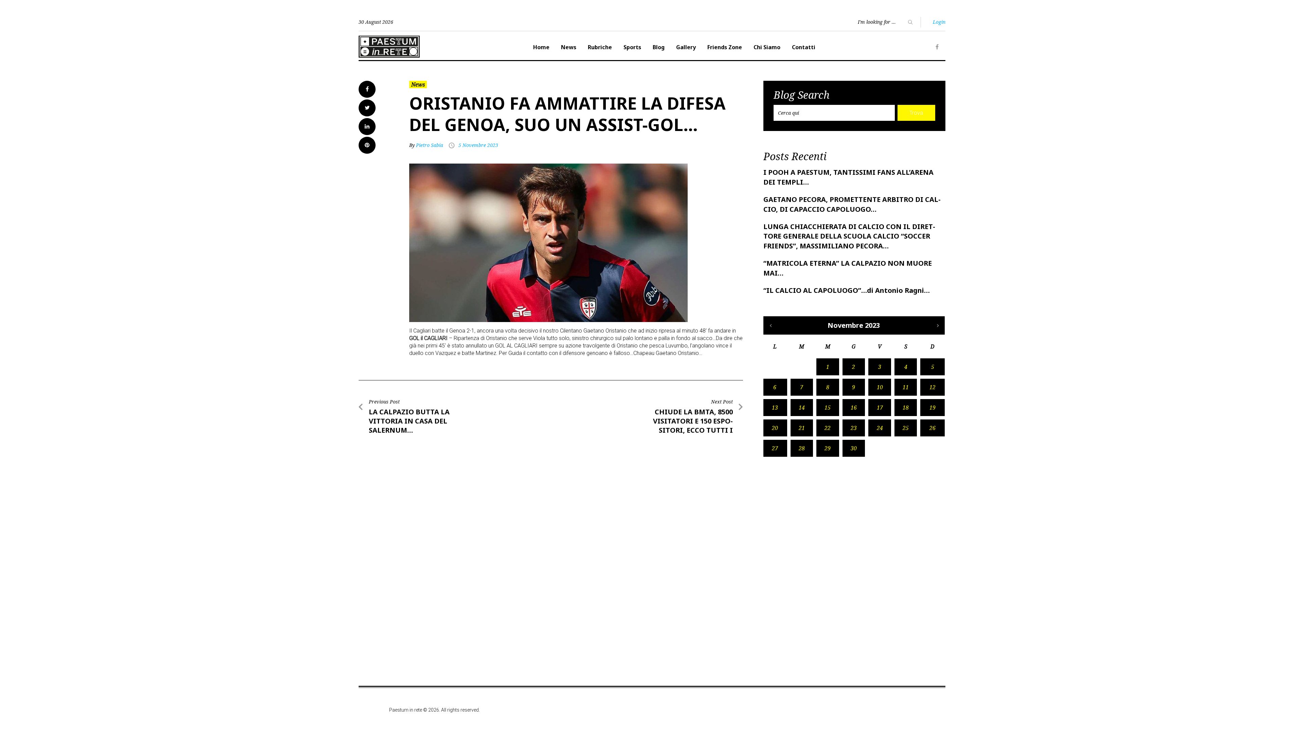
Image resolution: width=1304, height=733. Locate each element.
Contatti (803, 47)
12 (932, 387)
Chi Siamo (767, 47)
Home (541, 47)
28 (802, 448)
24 (880, 428)
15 (828, 407)
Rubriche (600, 47)
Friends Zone (724, 47)
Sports (632, 47)
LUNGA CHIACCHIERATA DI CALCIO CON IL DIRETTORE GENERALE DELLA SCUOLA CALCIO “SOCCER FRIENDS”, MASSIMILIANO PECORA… (849, 236)
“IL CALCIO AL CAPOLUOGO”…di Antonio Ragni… (846, 290)
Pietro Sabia (429, 145)
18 (906, 407)
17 (880, 407)
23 (854, 428)
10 (880, 387)
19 (932, 407)
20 (775, 428)
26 (932, 428)
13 (775, 407)
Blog (659, 47)
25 (906, 428)
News (568, 47)
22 (828, 428)
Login (939, 22)
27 (775, 448)
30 (854, 448)
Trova (916, 113)
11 (906, 387)
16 (854, 407)
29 (828, 448)
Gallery (686, 47)
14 (802, 407)
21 (802, 428)
